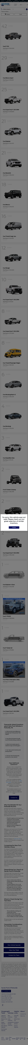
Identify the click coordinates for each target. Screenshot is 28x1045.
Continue (14, 527)
